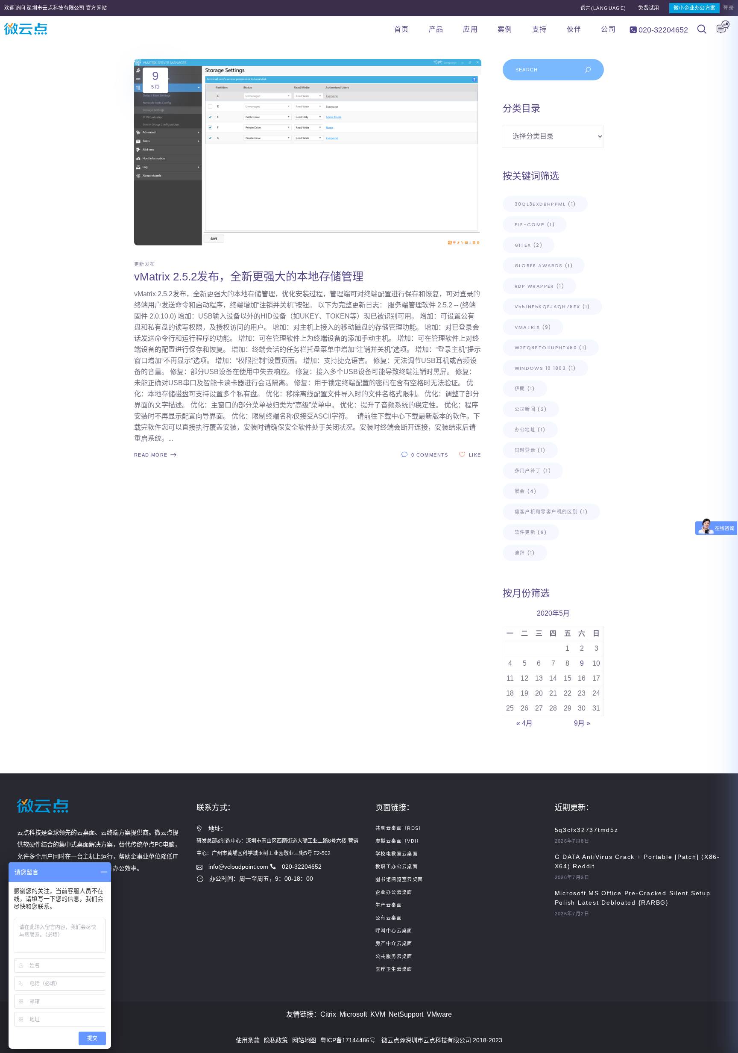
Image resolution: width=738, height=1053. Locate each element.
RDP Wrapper (540, 286)
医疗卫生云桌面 (394, 969)
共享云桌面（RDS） (399, 828)
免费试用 (648, 8)
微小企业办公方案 (694, 8)
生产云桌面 (388, 905)
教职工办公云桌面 (396, 866)
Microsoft (353, 1014)
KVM (377, 1014)
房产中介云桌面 (394, 943)
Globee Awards (544, 265)
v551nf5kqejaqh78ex (552, 306)
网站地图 (304, 1040)
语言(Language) (603, 8)
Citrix (328, 1014)
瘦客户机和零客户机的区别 (551, 511)
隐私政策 (276, 1040)
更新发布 (144, 264)
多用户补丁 (533, 470)
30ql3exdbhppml (545, 204)
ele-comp (535, 224)
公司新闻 (531, 409)
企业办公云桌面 (394, 892)
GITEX (528, 245)
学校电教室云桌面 (396, 853)
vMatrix (533, 327)
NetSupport (406, 1014)
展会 (526, 491)
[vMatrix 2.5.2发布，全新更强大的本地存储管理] (307, 152)
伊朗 (525, 388)
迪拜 (525, 552)
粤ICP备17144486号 (347, 1040)
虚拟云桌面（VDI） (398, 841)
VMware (439, 1014)
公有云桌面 (388, 917)
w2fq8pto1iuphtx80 (551, 347)
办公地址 (530, 429)
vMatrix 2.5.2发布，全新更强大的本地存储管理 (248, 276)
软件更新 (531, 532)
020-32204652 (662, 30)
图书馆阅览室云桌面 (399, 879)
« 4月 (524, 723)
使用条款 (248, 1040)
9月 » (582, 723)
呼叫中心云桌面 (394, 930)
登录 (728, 8)
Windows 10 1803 (545, 368)
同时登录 (530, 450)
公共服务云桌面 (394, 956)
